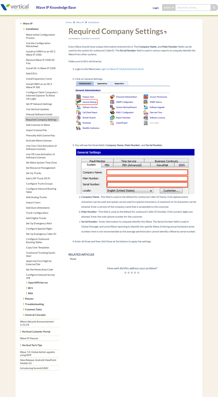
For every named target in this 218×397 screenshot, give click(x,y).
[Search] (214, 7)
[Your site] (17, 4)
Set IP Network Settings (39, 103)
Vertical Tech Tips (32, 345)
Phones (29, 298)
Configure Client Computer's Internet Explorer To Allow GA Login (42, 95)
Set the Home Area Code (39, 269)
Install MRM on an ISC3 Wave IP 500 (39, 85)
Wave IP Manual (29, 338)
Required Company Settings (41, 119)
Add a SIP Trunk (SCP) (38, 178)
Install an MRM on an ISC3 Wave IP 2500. (40, 53)
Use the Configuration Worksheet (38, 45)
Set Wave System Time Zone (41, 162)
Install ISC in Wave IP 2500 (41, 68)
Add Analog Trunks (36, 197)
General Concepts (35, 314)
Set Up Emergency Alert (39, 223)
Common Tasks (33, 309)
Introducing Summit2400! (34, 368)
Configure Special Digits (39, 228)
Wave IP (28, 23)
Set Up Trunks (33, 172)
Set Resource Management (40, 167)
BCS (30, 287)
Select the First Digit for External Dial (39, 262)
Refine (167, 7)
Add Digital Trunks (36, 217)
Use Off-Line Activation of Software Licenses (40, 156)
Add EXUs (31, 73)
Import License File (36, 130)
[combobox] (193, 7)
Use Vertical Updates (37, 109)
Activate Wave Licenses (39, 140)
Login (156, 7)
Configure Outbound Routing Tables (37, 240)
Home (69, 22)
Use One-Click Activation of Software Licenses (41, 147)
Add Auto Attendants (38, 207)
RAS (30, 293)
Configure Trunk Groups (39, 183)
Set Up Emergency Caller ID (41, 233)
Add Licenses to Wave (38, 124)
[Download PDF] (165, 31)
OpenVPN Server (38, 282)
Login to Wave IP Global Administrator (121, 68)
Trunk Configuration (37, 212)
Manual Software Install (39, 114)
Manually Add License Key (40, 135)
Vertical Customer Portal (36, 331)
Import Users (33, 202)
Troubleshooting (34, 304)
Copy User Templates (37, 247)
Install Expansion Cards (39, 78)
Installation (32, 28)
